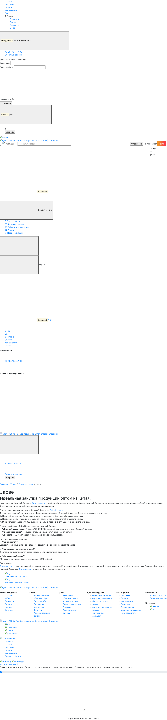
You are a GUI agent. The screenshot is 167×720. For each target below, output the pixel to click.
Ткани (13, 484)
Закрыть (10, 132)
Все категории (45, 210)
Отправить (6, 103)
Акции (13, 22)
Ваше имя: (5, 63)
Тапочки (38, 610)
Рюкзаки (67, 607)
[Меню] (19, 245)
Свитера (9, 610)
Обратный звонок (13, 55)
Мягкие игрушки (100, 601)
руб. (7, 114)
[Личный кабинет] (18, 154)
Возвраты (14, 19)
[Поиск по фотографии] (151, 143)
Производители (15, 233)
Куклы (95, 604)
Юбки (7, 598)
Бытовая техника (15, 224)
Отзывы (8, 1)
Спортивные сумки (72, 604)
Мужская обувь (41, 595)
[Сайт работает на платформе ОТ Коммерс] (7, 638)
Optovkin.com (38, 503)
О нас (12, 28)
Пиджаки (9, 601)
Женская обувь (41, 598)
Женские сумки (70, 598)
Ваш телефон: (6, 67)
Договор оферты (13, 656)
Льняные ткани (26, 484)
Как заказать (11, 10)
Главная (4, 484)
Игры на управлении (102, 598)
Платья (8, 595)
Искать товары (7, 664)
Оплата (8, 7)
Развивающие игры (101, 595)
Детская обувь (41, 601)
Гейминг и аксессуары (18, 227)
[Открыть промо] (4, 137)
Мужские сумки (70, 601)
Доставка (9, 4)
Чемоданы (68, 595)
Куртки (8, 607)
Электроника (13, 221)
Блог (7, 13)
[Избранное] (18, 173)
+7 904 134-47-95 (16, 40)
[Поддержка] (19, 444)
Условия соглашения (131, 610)
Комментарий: (7, 99)
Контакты (14, 25)
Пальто (8, 604)
